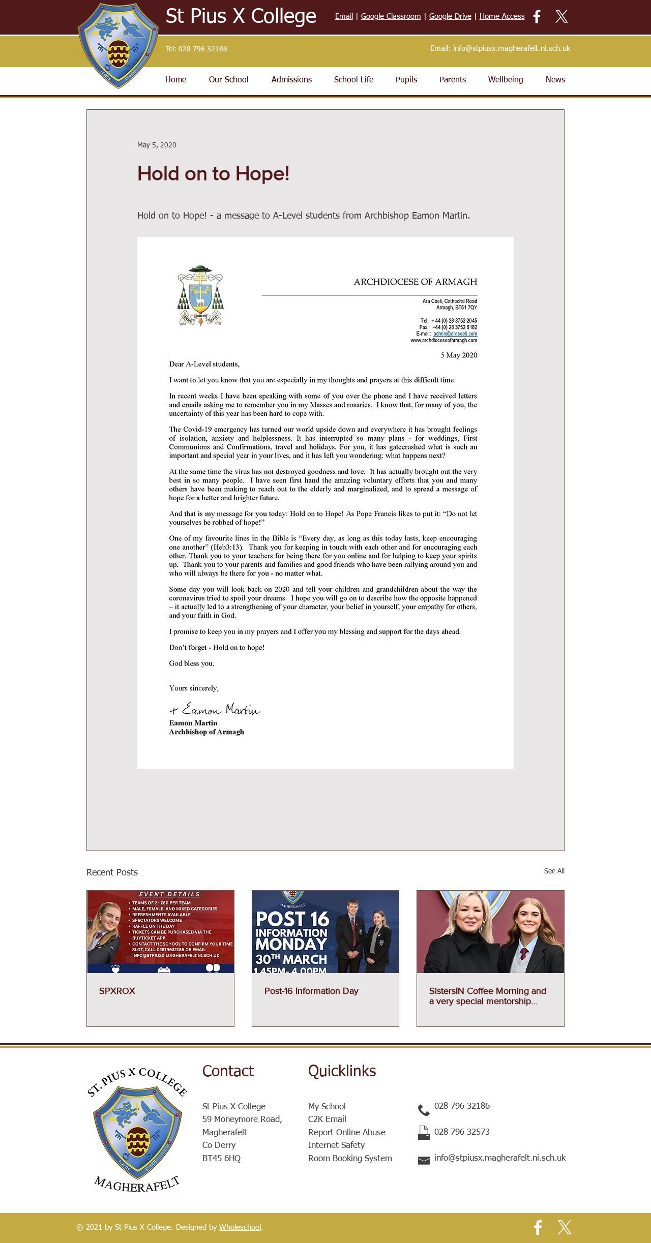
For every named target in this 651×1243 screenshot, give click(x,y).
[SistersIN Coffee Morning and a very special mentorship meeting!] (490, 932)
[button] (228, 80)
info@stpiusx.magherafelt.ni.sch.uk (511, 48)
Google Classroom (391, 16)
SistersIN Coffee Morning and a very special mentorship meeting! (487, 996)
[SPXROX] (160, 932)
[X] (562, 16)
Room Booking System (350, 1159)
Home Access (502, 16)
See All (554, 871)
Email (344, 16)
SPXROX (117, 991)
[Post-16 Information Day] (325, 932)
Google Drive (450, 16)
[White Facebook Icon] (537, 16)
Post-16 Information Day (311, 991)
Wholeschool (240, 1227)
